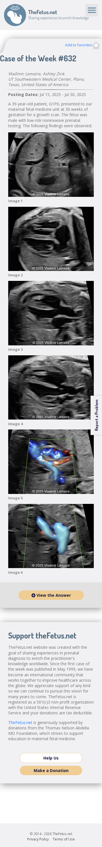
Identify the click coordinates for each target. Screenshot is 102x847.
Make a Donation (51, 770)
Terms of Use (64, 839)
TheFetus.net (46, 15)
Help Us (51, 758)
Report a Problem (96, 415)
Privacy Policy (38, 839)
